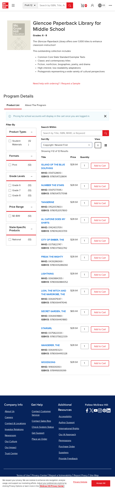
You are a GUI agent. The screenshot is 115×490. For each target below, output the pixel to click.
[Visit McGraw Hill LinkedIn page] (108, 410)
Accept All (100, 483)
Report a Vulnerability (60, 475)
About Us (9, 411)
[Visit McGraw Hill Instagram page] (100, 410)
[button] (92, 5)
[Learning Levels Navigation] (13, 5)
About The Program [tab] (35, 105)
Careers (9, 417)
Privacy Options (80, 482)
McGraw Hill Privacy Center (52, 486)
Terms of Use (23, 475)
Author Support (67, 422)
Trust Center (11, 453)
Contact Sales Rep (41, 421)
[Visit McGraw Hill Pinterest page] (104, 410)
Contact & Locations (15, 423)
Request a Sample (70, 83)
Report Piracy (81, 475)
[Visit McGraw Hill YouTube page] (96, 410)
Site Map (94, 475)
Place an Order (39, 439)
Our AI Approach (67, 434)
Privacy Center (39, 475)
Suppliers (63, 452)
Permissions (65, 440)
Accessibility (65, 416)
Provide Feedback (68, 458)
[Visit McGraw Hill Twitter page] (91, 410)
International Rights (69, 428)
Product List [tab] (13, 105)
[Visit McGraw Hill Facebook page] (87, 410)
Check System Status (43, 427)
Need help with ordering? (46, 83)
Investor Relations (14, 429)
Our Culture (11, 441)
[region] (57, 483)
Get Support (38, 433)
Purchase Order (67, 446)
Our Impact (10, 447)
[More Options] (110, 5)
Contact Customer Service (41, 413)
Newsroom (10, 435)
